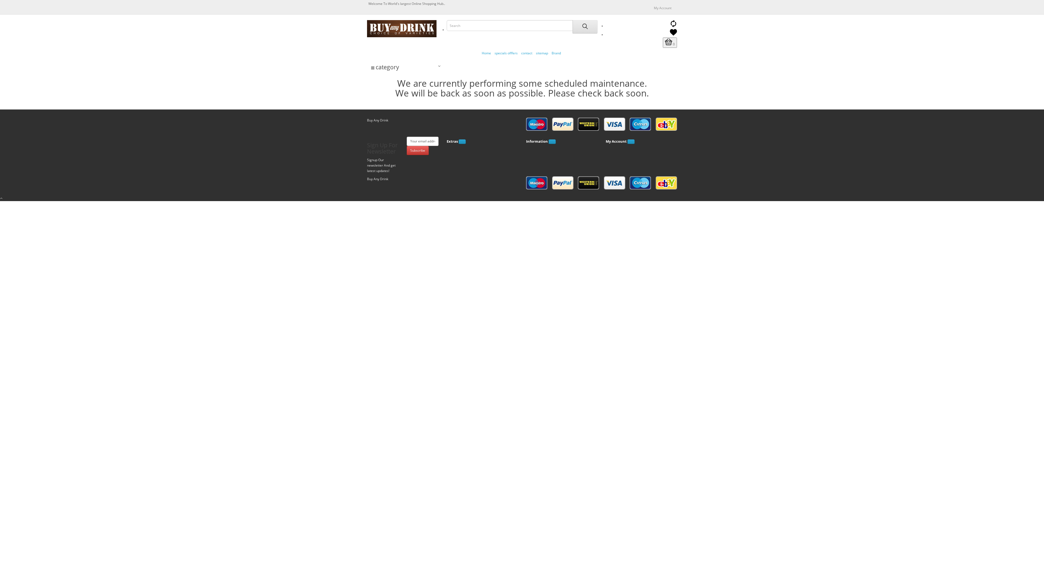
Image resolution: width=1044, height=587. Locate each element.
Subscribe (417, 150)
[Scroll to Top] (522, 198)
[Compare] (673, 26)
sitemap (542, 53)
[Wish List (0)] (673, 34)
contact (526, 53)
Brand (556, 53)
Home (486, 53)
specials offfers (506, 53)
